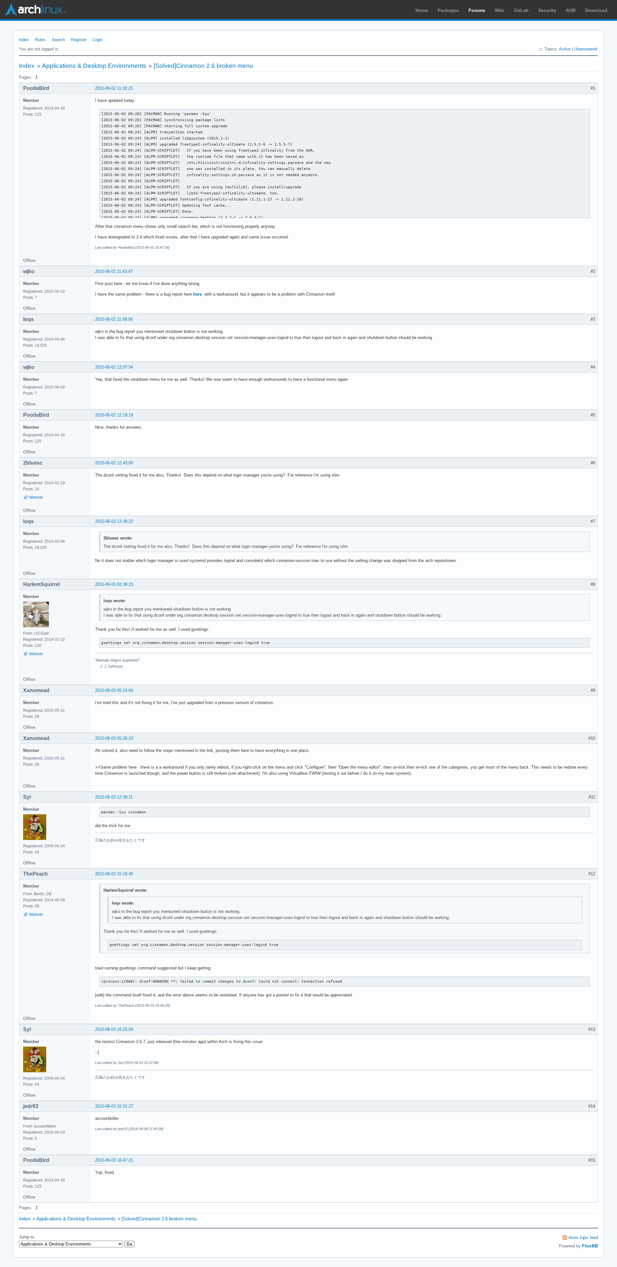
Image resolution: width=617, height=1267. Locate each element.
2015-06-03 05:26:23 (114, 738)
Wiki (499, 10)
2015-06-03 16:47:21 (114, 1160)
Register (78, 39)
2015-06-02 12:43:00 (114, 462)
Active (565, 49)
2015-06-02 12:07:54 (114, 367)
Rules (40, 39)
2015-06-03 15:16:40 (114, 873)
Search (58, 39)
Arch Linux (35, 9)
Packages (448, 10)
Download (596, 10)
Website (36, 497)
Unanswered (585, 49)
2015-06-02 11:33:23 (114, 88)
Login (98, 39)
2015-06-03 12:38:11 (114, 797)
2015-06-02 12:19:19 (114, 415)
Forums (477, 10)
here (197, 294)
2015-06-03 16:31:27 (114, 1106)
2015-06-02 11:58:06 (114, 319)
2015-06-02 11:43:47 (114, 271)
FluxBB (590, 1245)
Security (547, 10)
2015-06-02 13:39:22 (114, 521)
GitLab (521, 10)
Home (422, 10)
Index (24, 39)
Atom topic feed (583, 1237)
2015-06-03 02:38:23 (114, 584)
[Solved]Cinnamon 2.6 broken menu (203, 65)
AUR (571, 10)
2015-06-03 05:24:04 (114, 690)
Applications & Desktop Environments (94, 65)
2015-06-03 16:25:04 (114, 1029)
